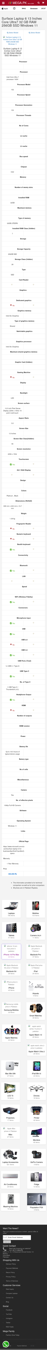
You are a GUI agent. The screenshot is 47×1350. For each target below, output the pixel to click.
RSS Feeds (10, 1327)
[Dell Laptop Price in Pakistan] (23, 8)
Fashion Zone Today (12, 1335)
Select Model (13, 32)
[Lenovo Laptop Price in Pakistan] (34, 8)
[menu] (3, 2)
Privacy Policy (11, 1277)
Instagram (9, 1318)
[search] (39, 3)
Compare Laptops (12, 1293)
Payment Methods (12, 1268)
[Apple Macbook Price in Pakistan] (4, 8)
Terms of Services (12, 1281)
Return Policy (10, 1272)
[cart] (43, 3)
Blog (7, 1302)
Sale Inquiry (10, 1289)
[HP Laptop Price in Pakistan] (14, 8)
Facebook (9, 1310)
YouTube (9, 1314)
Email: (5, 1237)
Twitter (8, 1322)
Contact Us (9, 1297)
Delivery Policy (11, 1264)
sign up (7, 1242)
